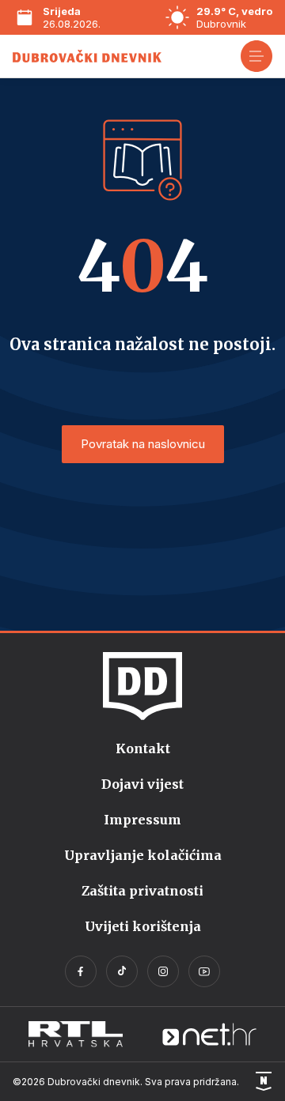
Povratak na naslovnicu (143, 443)
